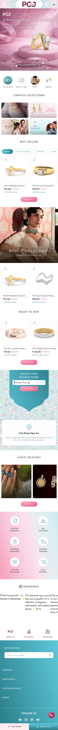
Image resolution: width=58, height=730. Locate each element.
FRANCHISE (47, 637)
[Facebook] (20, 720)
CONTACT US (45, 726)
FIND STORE (16, 726)
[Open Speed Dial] (51, 715)
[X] (32, 720)
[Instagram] (26, 720)
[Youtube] (38, 720)
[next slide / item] (27, 169)
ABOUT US (10, 637)
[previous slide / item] (4, 169)
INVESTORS (29, 637)
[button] (14, 345)
